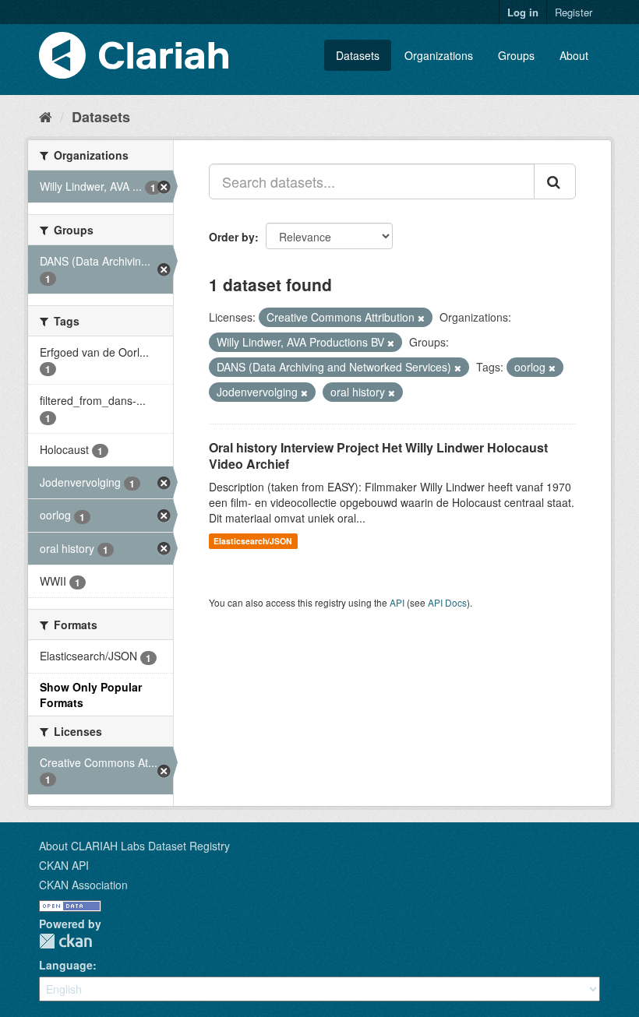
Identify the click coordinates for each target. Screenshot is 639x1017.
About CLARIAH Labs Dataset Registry (134, 845)
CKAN (65, 941)
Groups (516, 55)
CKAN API (64, 865)
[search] (555, 181)
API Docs (447, 602)
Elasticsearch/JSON (253, 541)
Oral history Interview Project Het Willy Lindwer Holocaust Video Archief (378, 455)
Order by (232, 237)
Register (573, 12)
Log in (522, 12)
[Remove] (421, 317)
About (574, 55)
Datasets (358, 55)
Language (66, 965)
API (397, 602)
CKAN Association (83, 884)
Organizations (438, 55)
